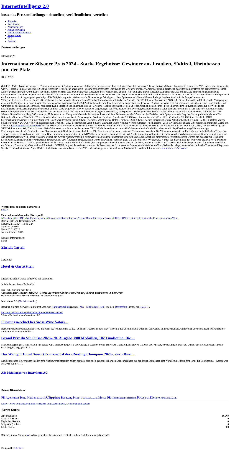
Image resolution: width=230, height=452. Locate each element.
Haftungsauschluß (61, 307)
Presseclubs (94, 398)
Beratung (66, 397)
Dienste (155, 397)
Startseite (12, 21)
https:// (4, 209)
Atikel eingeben (15, 27)
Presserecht (41, 398)
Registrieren (13, 24)
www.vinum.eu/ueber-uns (174, 148)
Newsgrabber (14, 35)
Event (147, 398)
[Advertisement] (48, 181)
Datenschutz (121, 307)
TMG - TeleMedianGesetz (91, 307)
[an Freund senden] (35, 218)
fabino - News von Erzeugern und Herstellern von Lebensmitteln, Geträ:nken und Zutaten (45, 403)
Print (76, 397)
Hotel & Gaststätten (17, 266)
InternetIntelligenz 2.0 (25, 6)
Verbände (86, 398)
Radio (123, 397)
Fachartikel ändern (29, 312)
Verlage (164, 397)
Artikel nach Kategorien (19, 32)
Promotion (131, 397)
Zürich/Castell (13, 247)
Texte (23, 397)
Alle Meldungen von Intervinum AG (24, 372)
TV (80, 398)
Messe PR (104, 397)
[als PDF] (18, 218)
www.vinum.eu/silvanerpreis (26, 125)
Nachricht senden (27, 301)
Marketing (116, 397)
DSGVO (144, 307)
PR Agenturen (10, 397)
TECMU (18, 448)
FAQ (10, 38)
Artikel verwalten (16, 29)
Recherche (172, 398)
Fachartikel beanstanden (51, 312)
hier (28, 435)
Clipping (53, 397)
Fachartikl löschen (10, 312)
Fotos (141, 397)
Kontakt (11, 41)
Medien (31, 397)
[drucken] (6, 218)
